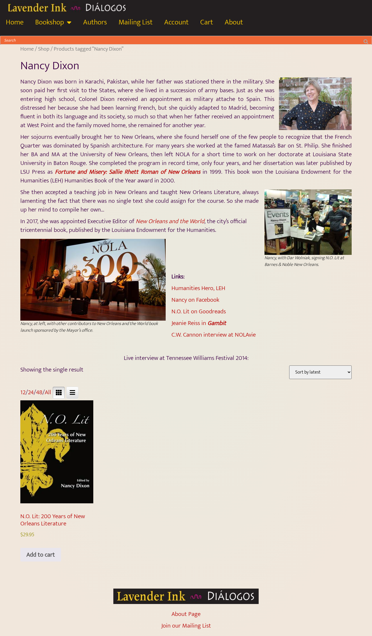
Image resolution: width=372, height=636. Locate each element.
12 (23, 392)
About (234, 22)
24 (31, 392)
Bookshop (49, 22)
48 (39, 392)
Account (176, 22)
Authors (95, 22)
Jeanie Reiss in (198, 323)
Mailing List (136, 22)
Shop (43, 49)
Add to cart (40, 555)
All (48, 392)
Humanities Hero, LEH (198, 288)
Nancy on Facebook (195, 300)
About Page (186, 614)
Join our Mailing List (186, 626)
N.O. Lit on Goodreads (198, 311)
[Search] (366, 40)
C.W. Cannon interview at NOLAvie (213, 335)
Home (15, 22)
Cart (206, 22)
